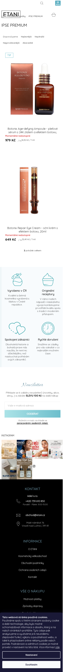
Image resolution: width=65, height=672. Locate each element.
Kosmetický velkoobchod (32, 556)
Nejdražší (39, 36)
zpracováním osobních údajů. (32, 423)
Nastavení (31, 654)
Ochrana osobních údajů (32, 570)
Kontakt (32, 576)
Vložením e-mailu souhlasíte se (32, 422)
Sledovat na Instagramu (42, 466)
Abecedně (28, 42)
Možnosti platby (32, 599)
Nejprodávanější (11, 42)
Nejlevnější (26, 36)
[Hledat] (42, 3)
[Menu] (58, 3)
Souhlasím (31, 664)
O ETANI (32, 549)
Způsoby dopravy (33, 606)
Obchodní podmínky (32, 563)
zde (57, 647)
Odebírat (33, 413)
